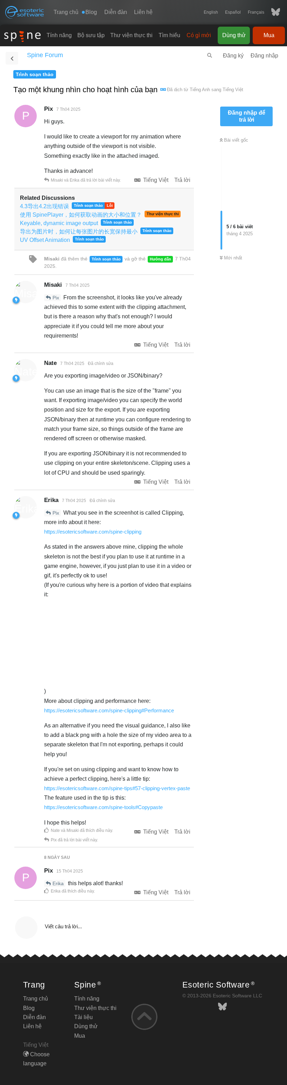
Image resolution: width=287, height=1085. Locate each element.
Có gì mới (199, 35)
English (211, 12)
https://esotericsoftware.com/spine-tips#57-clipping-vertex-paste (117, 788)
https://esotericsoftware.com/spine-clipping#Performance (109, 710)
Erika (58, 883)
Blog (29, 1008)
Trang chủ (66, 12)
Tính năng (59, 35)
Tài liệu (83, 1017)
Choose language (36, 1058)
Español (233, 12)
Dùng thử (234, 35)
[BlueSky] (272, 12)
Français (256, 12)
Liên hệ (143, 12)
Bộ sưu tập (91, 35)
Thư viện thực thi (131, 35)
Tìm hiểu (169, 35)
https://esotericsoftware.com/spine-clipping (92, 532)
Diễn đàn (115, 12)
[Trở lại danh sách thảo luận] (12, 58)
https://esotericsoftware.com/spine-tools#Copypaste (103, 807)
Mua (269, 35)
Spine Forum (45, 55)
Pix (55, 297)
